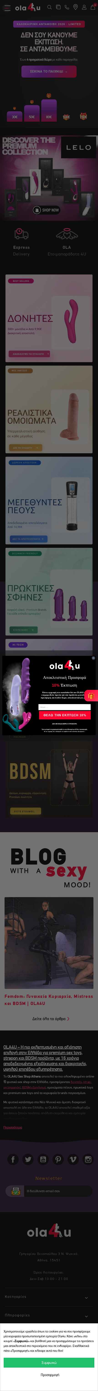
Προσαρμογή (50, 1375)
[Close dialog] (93, 658)
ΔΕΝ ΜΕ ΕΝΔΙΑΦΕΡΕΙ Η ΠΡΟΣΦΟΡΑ (64, 724)
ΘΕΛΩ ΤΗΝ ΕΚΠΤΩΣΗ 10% (65, 715)
